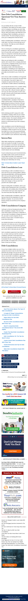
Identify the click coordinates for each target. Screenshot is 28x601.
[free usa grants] (12, 456)
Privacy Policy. (23, 599)
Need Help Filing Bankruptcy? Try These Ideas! (12, 543)
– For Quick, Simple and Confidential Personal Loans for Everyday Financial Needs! (13, 466)
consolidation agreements (10, 358)
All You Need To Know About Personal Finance (13, 287)
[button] (26, 6)
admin (14, 22)
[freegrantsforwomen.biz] (14, 3)
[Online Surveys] (14, 404)
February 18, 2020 (7, 22)
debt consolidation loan (9, 366)
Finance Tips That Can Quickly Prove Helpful (12, 541)
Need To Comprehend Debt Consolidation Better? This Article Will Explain (12, 327)
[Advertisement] (14, 580)
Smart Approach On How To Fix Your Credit (12, 540)
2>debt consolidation (11, 355)
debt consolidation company (10, 364)
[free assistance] (12, 567)
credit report (6, 361)
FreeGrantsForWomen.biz (14, 597)
